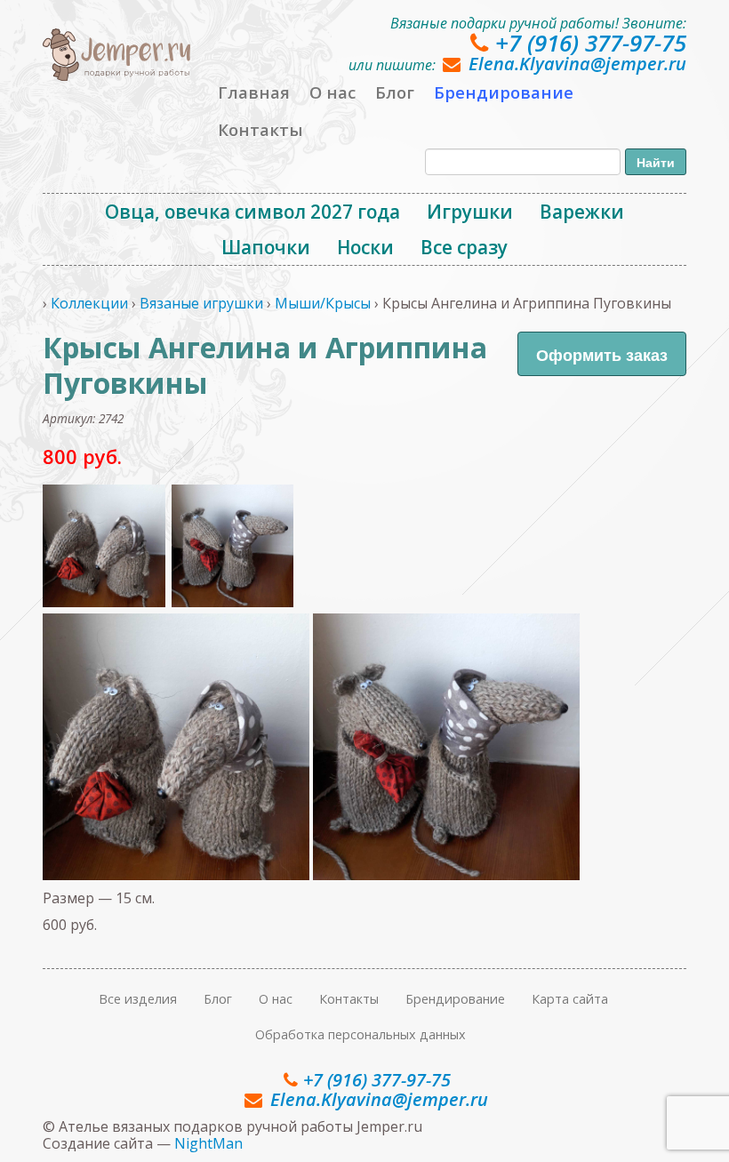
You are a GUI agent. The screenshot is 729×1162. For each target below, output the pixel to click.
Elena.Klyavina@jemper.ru (577, 64)
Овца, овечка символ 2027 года (252, 211)
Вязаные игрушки (201, 303)
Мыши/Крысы (323, 303)
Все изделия (138, 998)
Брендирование (503, 92)
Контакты (260, 129)
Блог (394, 92)
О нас (332, 92)
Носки (365, 247)
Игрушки (470, 211)
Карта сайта (570, 998)
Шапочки (265, 247)
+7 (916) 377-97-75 (590, 43)
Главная (254, 92)
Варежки (582, 211)
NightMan (208, 1143)
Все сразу (464, 247)
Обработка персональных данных (360, 1034)
